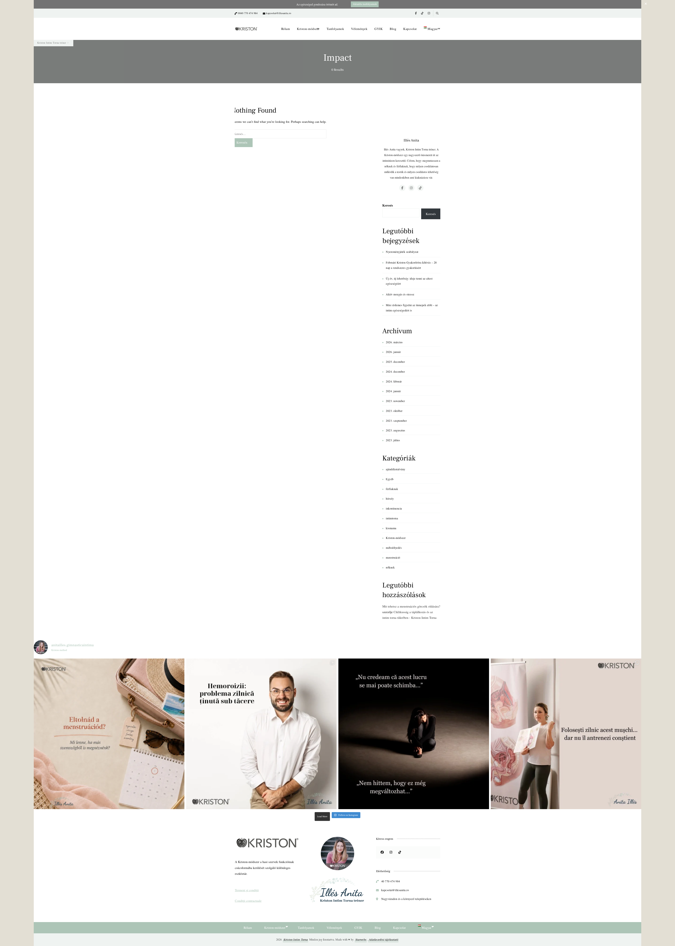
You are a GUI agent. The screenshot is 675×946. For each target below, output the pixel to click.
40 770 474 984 (390, 881)
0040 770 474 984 (248, 13)
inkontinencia (394, 508)
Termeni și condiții (247, 890)
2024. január (393, 391)
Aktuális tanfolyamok (365, 4)
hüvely (390, 498)
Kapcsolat (410, 29)
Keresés (387, 205)
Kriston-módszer (308, 29)
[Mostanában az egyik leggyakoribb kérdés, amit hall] (109, 734)
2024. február (394, 381)
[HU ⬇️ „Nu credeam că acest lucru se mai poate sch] (413, 734)
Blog (393, 29)
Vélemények (359, 29)
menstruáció (393, 557)
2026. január (393, 352)
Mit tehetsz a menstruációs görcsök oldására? (411, 606)
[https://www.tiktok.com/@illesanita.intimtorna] (399, 852)
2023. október (394, 411)
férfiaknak (392, 489)
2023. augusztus (395, 430)
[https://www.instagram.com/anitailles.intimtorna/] (390, 852)
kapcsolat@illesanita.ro (278, 13)
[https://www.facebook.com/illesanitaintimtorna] (382, 852)
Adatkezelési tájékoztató (383, 939)
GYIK (378, 29)
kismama (391, 528)
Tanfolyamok (335, 29)
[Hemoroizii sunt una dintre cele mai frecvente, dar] (261, 734)
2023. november (395, 401)
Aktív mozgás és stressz (400, 294)
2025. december (395, 361)
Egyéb (390, 479)
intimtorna (392, 518)
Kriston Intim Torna (295, 939)
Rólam (285, 29)
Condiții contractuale (248, 900)
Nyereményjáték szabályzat (402, 252)
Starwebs (360, 939)
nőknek (390, 567)
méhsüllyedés (394, 547)
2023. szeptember (396, 420)
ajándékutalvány (395, 469)
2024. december (395, 371)
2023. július (393, 440)
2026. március (394, 342)
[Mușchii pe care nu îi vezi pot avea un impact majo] (566, 734)
